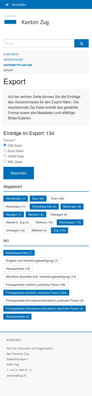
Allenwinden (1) (15, 198)
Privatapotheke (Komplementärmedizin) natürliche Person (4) (44, 308)
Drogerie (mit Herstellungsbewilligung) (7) (32, 260)
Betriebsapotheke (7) (19, 253)
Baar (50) (38, 198)
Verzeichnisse (13, 59)
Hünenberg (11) (15, 206)
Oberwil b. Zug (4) (17, 222)
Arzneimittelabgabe (17, 65)
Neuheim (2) (36, 214)
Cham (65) (57, 198)
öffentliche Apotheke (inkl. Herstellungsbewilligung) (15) (41, 276)
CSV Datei (15, 145)
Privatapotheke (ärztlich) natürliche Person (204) (36, 292)
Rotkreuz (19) (44, 222)
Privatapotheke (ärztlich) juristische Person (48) (35, 284)
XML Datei (15, 161)
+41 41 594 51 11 (20, 370)
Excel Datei (15, 151)
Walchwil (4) (39, 230)
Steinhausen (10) (70, 222)
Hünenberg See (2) (44, 206)
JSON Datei (16, 156)
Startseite (10, 54)
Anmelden (19, 4)
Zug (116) (59, 230)
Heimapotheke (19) (18, 268)
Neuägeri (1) (13, 214)
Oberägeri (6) (58, 214)
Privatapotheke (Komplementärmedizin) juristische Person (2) (45, 300)
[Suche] (81, 43)
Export (8, 70)
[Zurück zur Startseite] (46, 24)
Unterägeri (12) (15, 230)
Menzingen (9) (72, 206)
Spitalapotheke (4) (17, 316)
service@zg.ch (16, 375)
